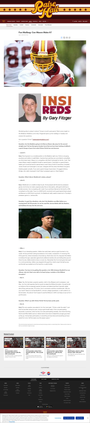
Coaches (40, 392)
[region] (45, 418)
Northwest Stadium (52, 383)
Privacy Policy (12, 421)
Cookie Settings (58, 418)
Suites (67, 398)
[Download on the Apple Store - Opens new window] (40, 407)
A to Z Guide (52, 388)
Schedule (40, 387)
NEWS (6, 383)
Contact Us (83, 385)
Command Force (83, 392)
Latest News (6, 385)
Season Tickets (67, 387)
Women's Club (82, 397)
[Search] (73, 21)
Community (5, 395)
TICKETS (67, 383)
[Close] (87, 418)
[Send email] (67, 38)
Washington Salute (82, 390)
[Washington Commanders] (45, 413)
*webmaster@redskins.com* (40, 139)
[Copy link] (69, 38)
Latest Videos (17, 385)
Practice (29, 390)
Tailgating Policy (53, 390)
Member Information (67, 400)
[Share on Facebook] (62, 38)
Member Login (67, 385)
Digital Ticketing (67, 396)
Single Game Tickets (67, 391)
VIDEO (17, 383)
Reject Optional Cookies (69, 418)
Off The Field (5, 389)
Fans (29, 395)
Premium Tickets (67, 389)
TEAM (40, 383)
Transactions (40, 399)
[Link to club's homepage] (3, 21)
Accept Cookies (80, 418)
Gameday (5, 387)
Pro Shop (82, 399)
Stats (40, 397)
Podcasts (17, 392)
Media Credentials (82, 401)
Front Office (40, 395)
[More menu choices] (47, 21)
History (40, 401)
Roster (40, 385)
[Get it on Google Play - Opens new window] (49, 407)
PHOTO (29, 383)
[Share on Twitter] (64, 38)
